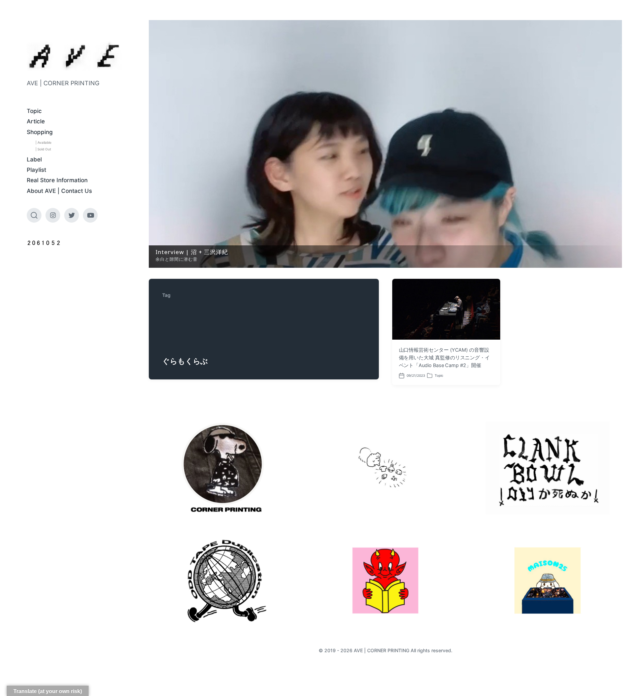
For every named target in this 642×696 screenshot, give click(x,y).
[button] (385, 144)
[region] (385, 144)
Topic (34, 111)
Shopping (40, 132)
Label (34, 159)
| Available (43, 142)
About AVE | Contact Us (59, 191)
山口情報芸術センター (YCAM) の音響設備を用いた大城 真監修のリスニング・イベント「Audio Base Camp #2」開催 (444, 357)
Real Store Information (57, 180)
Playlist (36, 169)
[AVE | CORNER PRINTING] (74, 56)
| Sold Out (43, 149)
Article (36, 121)
